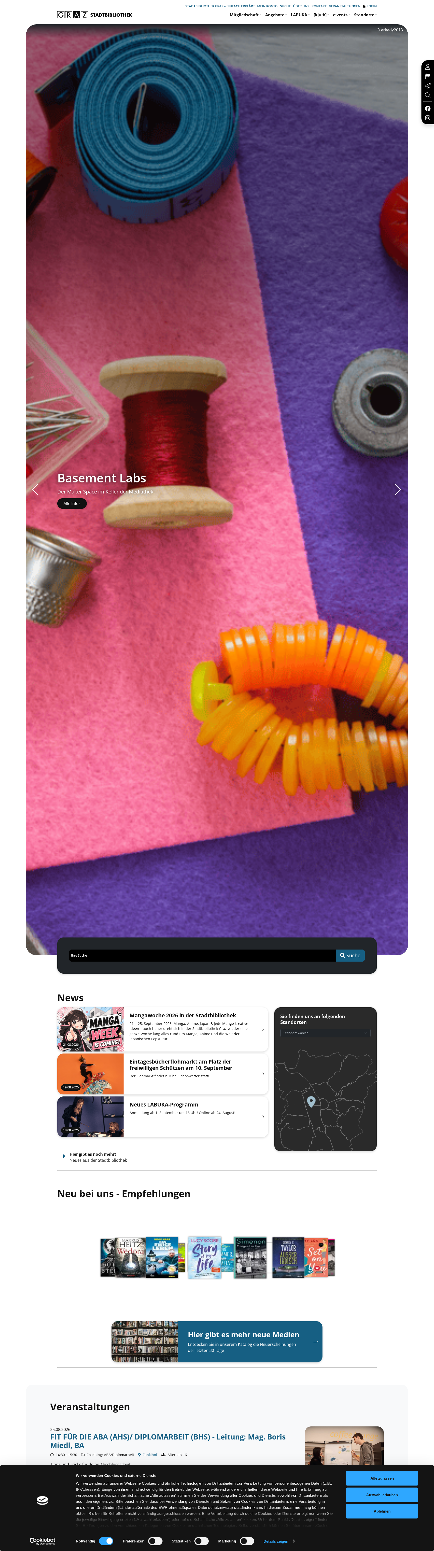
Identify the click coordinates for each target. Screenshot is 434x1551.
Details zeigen (275, 1541)
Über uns (301, 6)
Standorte (364, 15)
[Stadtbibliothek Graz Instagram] (428, 117)
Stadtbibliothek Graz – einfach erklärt (220, 6)
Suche (285, 6)
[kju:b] (320, 15)
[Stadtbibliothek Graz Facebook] (427, 108)
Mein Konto (267, 6)
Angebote (274, 15)
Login (372, 6)
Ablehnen (382, 1511)
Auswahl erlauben (382, 1494)
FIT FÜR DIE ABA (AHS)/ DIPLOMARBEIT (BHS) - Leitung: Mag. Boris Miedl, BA (168, 1441)
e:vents (340, 15)
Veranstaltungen (344, 6)
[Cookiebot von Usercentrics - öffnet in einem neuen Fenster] (43, 1541)
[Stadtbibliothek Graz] (94, 15)
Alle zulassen (382, 1478)
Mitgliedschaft (244, 15)
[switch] (155, 1541)
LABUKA (299, 15)
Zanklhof (149, 1454)
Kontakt (319, 6)
